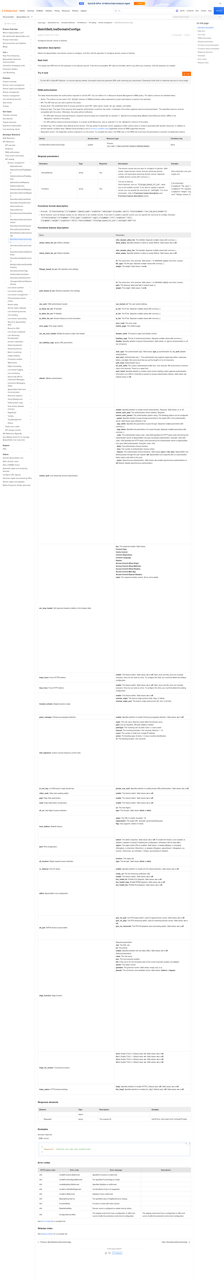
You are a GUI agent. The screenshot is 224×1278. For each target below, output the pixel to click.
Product (187, 35)
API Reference (82, 23)
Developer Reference (68, 23)
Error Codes (46, 1221)
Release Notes (47, 1234)
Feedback (118, 1253)
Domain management (105, 23)
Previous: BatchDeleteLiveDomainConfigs (55, 1242)
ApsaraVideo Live (23, 17)
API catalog (92, 23)
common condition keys (99, 128)
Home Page (41, 23)
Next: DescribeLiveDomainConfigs (174, 1242)
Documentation (8, 17)
